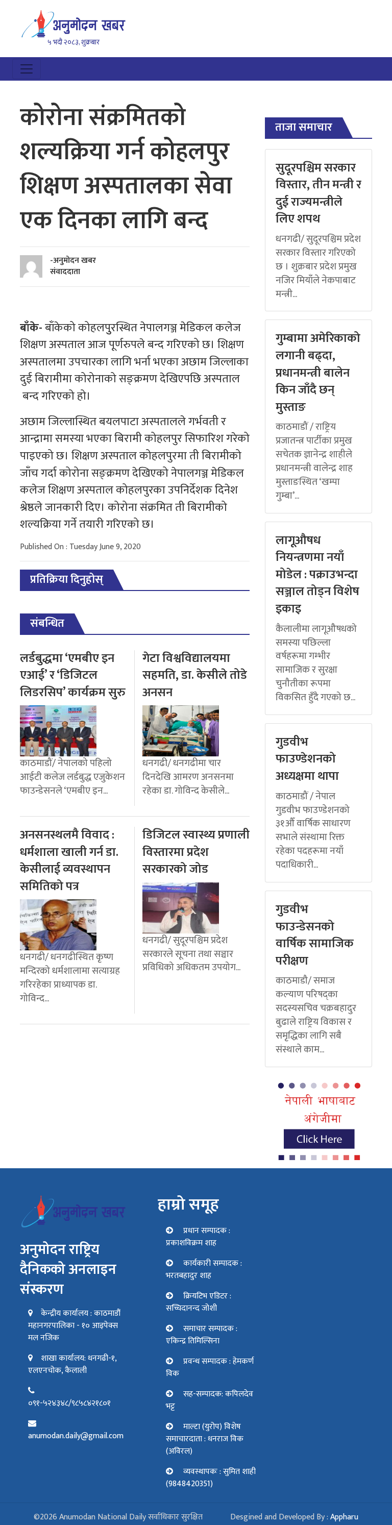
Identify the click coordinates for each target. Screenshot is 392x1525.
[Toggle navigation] (26, 69)
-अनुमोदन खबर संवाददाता (73, 266)
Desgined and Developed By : (294, 1517)
